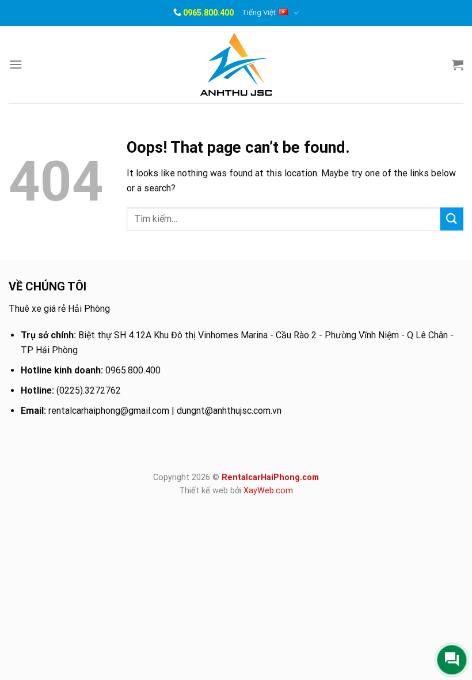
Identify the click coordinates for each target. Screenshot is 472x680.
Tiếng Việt (259, 12)
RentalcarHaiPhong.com (270, 477)
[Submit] (451, 218)
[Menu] (15, 64)
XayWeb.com (268, 491)
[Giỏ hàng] (457, 64)
